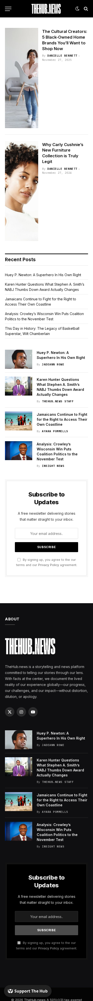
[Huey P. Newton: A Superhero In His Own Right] (18, 359)
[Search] (85, 8)
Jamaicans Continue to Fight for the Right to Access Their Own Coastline (62, 419)
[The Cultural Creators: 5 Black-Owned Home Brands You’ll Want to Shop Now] (21, 78)
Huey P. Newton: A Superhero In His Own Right (43, 275)
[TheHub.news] (46, 8)
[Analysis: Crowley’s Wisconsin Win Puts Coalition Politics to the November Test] (18, 450)
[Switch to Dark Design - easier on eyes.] (77, 8)
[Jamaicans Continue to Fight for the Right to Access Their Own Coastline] (18, 421)
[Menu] (8, 8)
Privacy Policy (48, 565)
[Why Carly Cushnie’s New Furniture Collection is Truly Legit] (21, 191)
